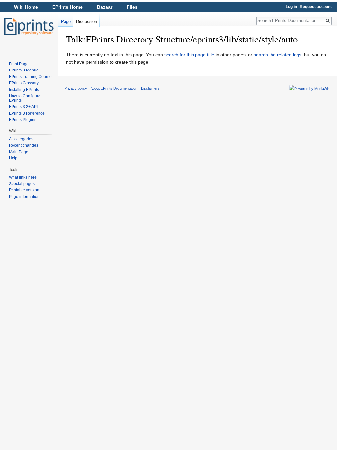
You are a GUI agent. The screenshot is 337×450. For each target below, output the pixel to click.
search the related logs (277, 54)
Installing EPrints (24, 89)
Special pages (22, 184)
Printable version (24, 190)
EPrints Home (67, 7)
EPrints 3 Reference (27, 113)
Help (13, 158)
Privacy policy (76, 88)
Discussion (86, 21)
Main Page (18, 152)
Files (132, 7)
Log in (291, 6)
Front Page (19, 64)
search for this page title (189, 54)
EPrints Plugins (22, 119)
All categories (21, 139)
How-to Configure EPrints (24, 98)
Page (66, 21)
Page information (24, 196)
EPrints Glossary (24, 83)
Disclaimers (150, 88)
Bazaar (104, 7)
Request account (316, 6)
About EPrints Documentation (114, 88)
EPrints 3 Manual (24, 70)
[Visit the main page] (29, 26)
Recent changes (23, 145)
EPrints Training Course (30, 76)
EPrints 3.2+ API (23, 106)
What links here (23, 177)
